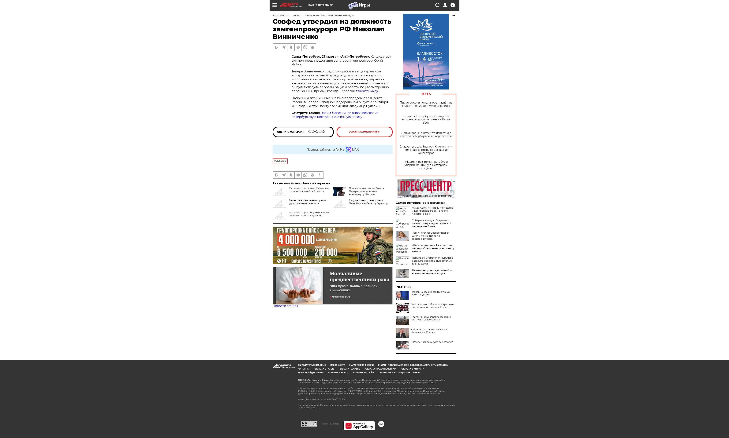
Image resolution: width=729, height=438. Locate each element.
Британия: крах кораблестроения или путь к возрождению (431, 318)
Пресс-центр (337, 365)
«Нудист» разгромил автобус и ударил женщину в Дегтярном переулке (426, 165)
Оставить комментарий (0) (364, 132)
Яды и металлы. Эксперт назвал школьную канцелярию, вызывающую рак (430, 235)
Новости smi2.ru (285, 306)
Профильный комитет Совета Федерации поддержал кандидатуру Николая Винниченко (366, 193)
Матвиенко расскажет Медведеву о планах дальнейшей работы (309, 190)
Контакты (303, 369)
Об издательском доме (312, 365)
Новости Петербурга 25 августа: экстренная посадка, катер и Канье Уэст (426, 119)
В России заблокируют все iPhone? (432, 342)
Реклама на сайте (349, 369)
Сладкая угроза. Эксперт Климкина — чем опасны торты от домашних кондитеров (426, 150)
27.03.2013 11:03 (281, 15)
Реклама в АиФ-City (412, 369)
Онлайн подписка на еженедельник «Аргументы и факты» (413, 365)
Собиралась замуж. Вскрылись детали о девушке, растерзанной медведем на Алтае (431, 223)
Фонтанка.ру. (368, 91)
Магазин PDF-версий (361, 365)
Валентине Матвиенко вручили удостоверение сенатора (307, 202)
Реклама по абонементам (380, 369)
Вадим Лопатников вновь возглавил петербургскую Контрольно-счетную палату (335, 115)
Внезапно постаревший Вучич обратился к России (429, 331)
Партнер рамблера (330, 424)
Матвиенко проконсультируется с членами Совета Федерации (309, 214)
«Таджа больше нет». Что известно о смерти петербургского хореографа (426, 134)
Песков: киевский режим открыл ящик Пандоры (430, 293)
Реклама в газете (324, 369)
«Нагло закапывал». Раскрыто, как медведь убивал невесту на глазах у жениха (433, 248)
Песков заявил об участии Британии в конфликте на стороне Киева (432, 305)
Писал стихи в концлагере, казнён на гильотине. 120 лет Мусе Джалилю (426, 104)
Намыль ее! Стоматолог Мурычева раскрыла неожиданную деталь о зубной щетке (432, 260)
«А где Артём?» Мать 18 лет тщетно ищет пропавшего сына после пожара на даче (432, 210)
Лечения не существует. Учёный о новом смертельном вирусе (432, 272)
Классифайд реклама (311, 372)
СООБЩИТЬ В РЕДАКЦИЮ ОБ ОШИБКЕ (399, 372)
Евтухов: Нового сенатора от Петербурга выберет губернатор (368, 202)
